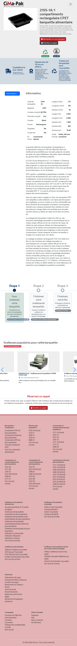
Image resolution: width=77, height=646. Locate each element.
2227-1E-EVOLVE (59, 477)
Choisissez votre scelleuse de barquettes (44, 319)
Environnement (11, 617)
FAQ (32, 617)
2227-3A (32, 476)
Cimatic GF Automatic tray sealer (17, 557)
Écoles (7, 587)
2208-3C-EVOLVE (35, 474)
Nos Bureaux (36, 622)
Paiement (34, 615)
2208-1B (56, 447)
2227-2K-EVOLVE (11, 474)
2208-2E (8, 476)
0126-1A (32, 437)
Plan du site (9, 629)
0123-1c (32, 433)
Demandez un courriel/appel (54, 39)
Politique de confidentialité (15, 625)
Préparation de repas (13, 577)
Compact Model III (51, 514)
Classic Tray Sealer (51, 512)
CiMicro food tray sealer (53, 507)
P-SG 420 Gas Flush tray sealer (16, 554)
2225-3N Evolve (34, 483)
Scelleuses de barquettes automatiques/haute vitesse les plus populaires (17, 523)
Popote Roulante (11, 592)
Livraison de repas (12, 582)
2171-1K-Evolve (58, 432)
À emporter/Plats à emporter (16, 580)
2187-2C (8, 471)
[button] (2, 370)
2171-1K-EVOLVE (59, 465)
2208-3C (32, 471)
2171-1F (56, 444)
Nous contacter (37, 620)
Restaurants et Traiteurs (14, 584)
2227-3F (32, 467)
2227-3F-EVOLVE (35, 469)
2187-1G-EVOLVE (59, 467)
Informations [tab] (12, 93)
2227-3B (32, 479)
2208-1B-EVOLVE (59, 472)
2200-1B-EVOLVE (59, 470)
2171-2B (8, 469)
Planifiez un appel (50, 43)
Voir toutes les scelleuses (12, 346)
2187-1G (56, 439)
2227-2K (8, 467)
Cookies (8, 627)
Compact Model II (51, 509)
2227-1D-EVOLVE (59, 474)
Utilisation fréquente (13, 536)
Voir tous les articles (12, 540)
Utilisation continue (12, 538)
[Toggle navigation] (70, 4)
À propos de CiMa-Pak (13, 615)
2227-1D (56, 437)
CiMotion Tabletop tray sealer (16, 549)
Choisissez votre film (62, 310)
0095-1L (32, 435)
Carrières (8, 620)
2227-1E (56, 435)
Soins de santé (10, 589)
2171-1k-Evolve (58, 442)
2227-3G (32, 481)
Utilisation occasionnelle (14, 533)
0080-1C (32, 440)
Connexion (9, 622)
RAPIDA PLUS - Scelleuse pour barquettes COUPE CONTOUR (37, 374)
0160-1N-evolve (34, 430)
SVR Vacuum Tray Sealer (14, 552)
